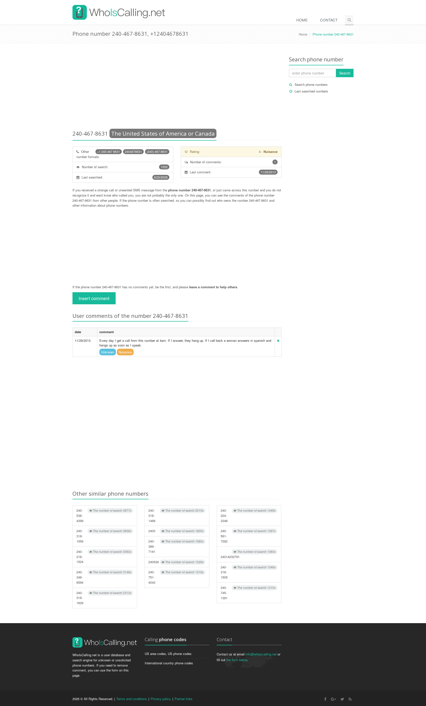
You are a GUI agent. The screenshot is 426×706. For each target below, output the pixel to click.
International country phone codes (169, 663)
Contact (328, 19)
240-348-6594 (103, 577)
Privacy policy (161, 698)
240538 (175, 562)
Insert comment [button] (94, 298)
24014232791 (248, 554)
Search (344, 73)
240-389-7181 (175, 546)
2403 (175, 530)
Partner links (184, 698)
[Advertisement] (177, 87)
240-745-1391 (248, 592)
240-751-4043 (175, 577)
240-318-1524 (103, 556)
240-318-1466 (175, 515)
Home (302, 19)
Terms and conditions (131, 698)
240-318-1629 (103, 597)
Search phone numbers (311, 84)
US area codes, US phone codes (168, 653)
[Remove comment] (278, 340)
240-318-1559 (103, 535)
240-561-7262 (248, 535)
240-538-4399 (103, 515)
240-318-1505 (248, 572)
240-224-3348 (248, 515)
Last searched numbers (311, 91)
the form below (236, 659)
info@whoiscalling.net (261, 654)
